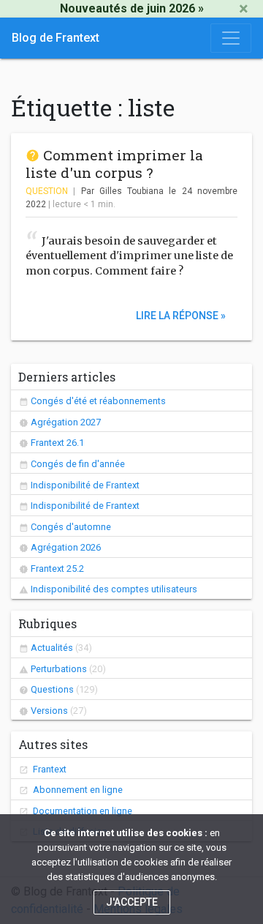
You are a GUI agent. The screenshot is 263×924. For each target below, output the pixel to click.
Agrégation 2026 (66, 547)
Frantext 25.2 (57, 568)
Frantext (48, 769)
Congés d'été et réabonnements (98, 400)
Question (47, 191)
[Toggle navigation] (230, 38)
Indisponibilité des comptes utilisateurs (114, 589)
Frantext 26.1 (57, 442)
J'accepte (132, 902)
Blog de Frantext (55, 38)
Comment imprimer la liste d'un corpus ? (114, 164)
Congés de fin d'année (78, 463)
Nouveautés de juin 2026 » (132, 8)
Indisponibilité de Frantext (85, 485)
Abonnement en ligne (77, 789)
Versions (49, 710)
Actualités (52, 647)
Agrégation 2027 (66, 422)
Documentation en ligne (81, 810)
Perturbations (59, 668)
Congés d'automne (71, 526)
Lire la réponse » (181, 315)
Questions (52, 689)
